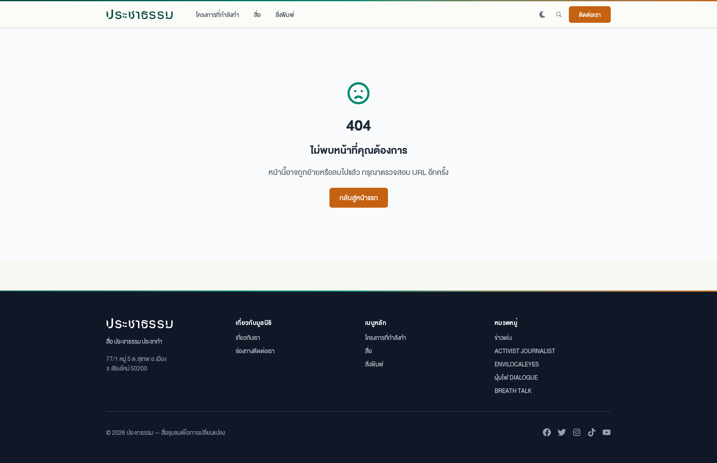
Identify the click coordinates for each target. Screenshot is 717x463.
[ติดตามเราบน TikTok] (592, 432)
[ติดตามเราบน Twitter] (562, 432)
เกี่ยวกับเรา (248, 337)
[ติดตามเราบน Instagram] (577, 432)
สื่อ (257, 14)
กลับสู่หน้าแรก (358, 197)
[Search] (559, 14)
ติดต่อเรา (590, 14)
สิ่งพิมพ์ (285, 14)
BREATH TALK (513, 390)
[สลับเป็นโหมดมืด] (542, 14)
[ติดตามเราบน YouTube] (606, 432)
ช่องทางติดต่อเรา (255, 351)
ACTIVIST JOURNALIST (525, 351)
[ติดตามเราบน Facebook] (547, 432)
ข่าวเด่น (503, 337)
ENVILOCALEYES (517, 364)
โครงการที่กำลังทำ (217, 14)
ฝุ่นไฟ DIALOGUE (516, 377)
